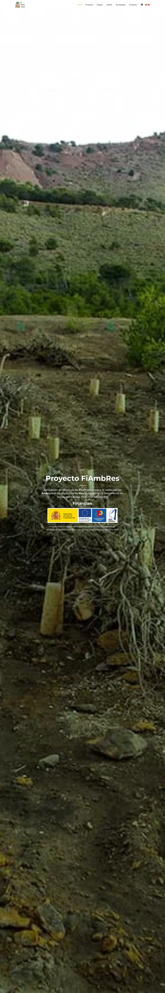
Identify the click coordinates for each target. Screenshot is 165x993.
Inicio (79, 5)
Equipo (100, 5)
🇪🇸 (149, 5)
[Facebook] (142, 5)
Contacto (133, 5)
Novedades (120, 5)
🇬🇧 (146, 5)
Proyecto (89, 5)
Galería (109, 5)
